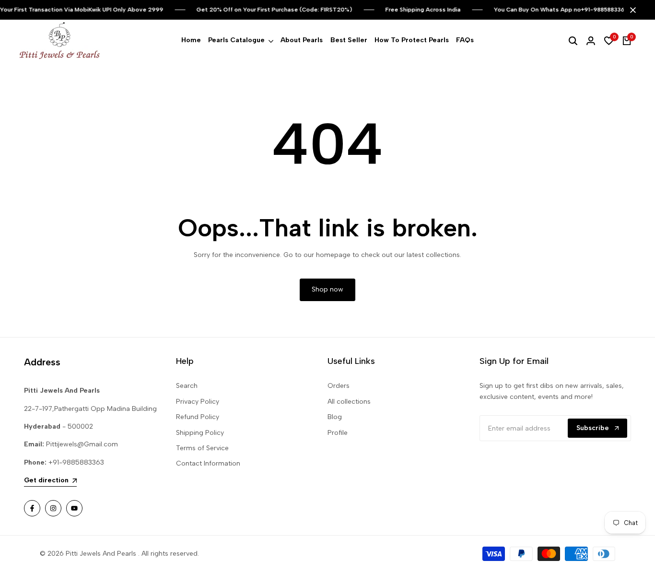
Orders (339, 386)
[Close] (631, 10)
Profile (338, 433)
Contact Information (208, 463)
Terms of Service (202, 448)
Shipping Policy (200, 433)
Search (187, 386)
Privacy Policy (197, 401)
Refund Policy (197, 417)
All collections (349, 401)
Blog (335, 417)
